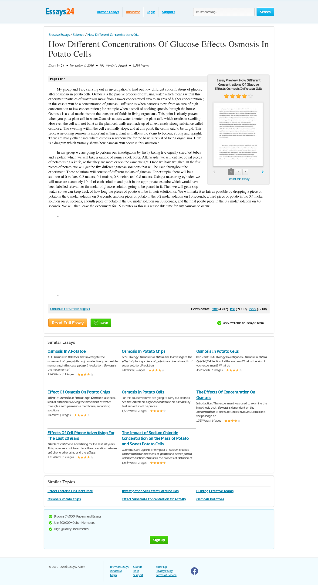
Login (151, 12)
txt (215, 308)
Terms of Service (166, 575)
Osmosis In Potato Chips (143, 351)
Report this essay (238, 179)
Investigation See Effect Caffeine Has (150, 491)
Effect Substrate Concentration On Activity (154, 499)
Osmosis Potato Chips (64, 499)
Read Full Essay (68, 323)
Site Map (161, 567)
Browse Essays (108, 12)
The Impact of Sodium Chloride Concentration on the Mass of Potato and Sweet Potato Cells (155, 438)
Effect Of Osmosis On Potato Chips (78, 392)
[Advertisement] (159, 254)
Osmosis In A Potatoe (66, 351)
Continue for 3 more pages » (70, 309)
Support (168, 12)
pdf (232, 308)
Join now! (133, 12)
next (263, 172)
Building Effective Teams (214, 491)
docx (253, 308)
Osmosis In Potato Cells (217, 351)
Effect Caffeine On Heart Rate (70, 491)
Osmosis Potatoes (210, 499)
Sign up (159, 540)
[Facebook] (194, 574)
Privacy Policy (164, 571)
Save (104, 322)
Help (136, 571)
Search (137, 567)
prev (214, 172)
